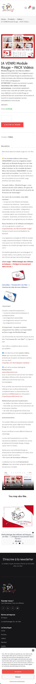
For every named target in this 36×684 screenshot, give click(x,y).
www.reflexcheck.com (9, 372)
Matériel (4, 642)
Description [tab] (5, 146)
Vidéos (10, 137)
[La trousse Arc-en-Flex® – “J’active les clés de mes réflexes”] (9, 296)
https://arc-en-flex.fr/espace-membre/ (15, 363)
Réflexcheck (14, 394)
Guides (3, 646)
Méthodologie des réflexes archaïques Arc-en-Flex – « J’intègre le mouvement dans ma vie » (18, 537)
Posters (3, 635)
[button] (33, 650)
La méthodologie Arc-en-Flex (11, 622)
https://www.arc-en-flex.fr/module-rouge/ (17, 229)
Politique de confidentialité (17, 681)
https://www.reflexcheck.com (12, 396)
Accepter (18, 672)
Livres (3, 631)
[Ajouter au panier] (33, 533)
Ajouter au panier (12, 125)
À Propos (4, 618)
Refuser (18, 677)
